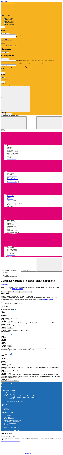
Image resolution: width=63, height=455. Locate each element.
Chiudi (2, 73)
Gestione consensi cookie (10, 426)
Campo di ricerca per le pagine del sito (11, 270)
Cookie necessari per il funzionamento (11, 303)
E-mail (18, 60)
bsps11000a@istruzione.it (21, 396)
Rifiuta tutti (14, 291)
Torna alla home (5, 284)
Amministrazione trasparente (11, 427)
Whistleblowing (8, 424)
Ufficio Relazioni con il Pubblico (12, 420)
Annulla (3, 114)
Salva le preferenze (13, 380)
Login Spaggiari (42, 63)
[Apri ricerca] (49, 122)
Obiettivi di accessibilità (10, 423)
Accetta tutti (26, 291)
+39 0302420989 (10, 394)
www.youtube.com (6, 354)
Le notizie (6, 275)
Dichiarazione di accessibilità (11, 421)
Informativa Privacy (9, 418)
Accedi (3, 27)
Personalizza (4, 291)
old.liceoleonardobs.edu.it (7, 309)
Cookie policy (7, 415)
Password (18, 37)
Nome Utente (19, 35)
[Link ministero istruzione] (8, 3)
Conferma (8, 114)
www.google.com (5, 334)
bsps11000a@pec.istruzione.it (21, 397)
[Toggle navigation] (14, 122)
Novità (5, 273)
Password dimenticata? (6, 40)
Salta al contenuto (5, 1)
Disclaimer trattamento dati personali (10, 441)
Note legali (7, 417)
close (2, 130)
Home (5, 272)
